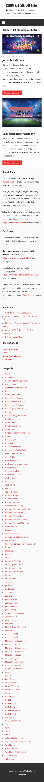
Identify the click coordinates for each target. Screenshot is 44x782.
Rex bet (8, 693)
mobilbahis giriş (12, 658)
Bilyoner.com (10, 440)
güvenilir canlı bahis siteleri (16, 537)
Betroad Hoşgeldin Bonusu (16, 415)
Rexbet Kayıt (10, 714)
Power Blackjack (12, 689)
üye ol (7, 734)
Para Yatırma (10, 682)
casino (8, 488)
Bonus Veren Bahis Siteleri (16, 450)
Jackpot (8, 582)
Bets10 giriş (10, 429)
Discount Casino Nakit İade (16, 519)
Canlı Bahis (10, 457)
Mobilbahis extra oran (14, 651)
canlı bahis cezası (12, 460)
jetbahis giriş (10, 609)
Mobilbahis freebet (13, 655)
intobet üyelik (11, 578)
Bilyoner (8, 436)
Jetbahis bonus (11, 603)
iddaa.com (9, 551)
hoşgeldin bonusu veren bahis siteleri (20, 544)
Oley (7, 672)
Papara (8, 675)
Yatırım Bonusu (11, 755)
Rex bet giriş (10, 696)
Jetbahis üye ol (11, 616)
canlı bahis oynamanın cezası (17, 464)
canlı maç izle (10, 485)
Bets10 (8, 419)
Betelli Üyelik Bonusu (14, 408)
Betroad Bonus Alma (13, 337)
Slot (7, 724)
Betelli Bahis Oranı (13, 394)
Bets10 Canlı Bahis (13, 426)
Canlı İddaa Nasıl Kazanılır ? (18, 133)
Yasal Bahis (10, 745)
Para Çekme (10, 679)
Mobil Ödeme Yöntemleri (15, 627)
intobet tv (9, 575)
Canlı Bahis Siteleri (22, 5)
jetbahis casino (11, 606)
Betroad (8, 412)
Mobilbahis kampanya (14, 662)
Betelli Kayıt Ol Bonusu (14, 405)
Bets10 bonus (11, 422)
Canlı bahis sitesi (12, 471)
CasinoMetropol (11, 498)
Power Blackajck (12, 686)
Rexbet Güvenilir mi (13, 710)
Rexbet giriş (10, 707)
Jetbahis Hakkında (13, 60)
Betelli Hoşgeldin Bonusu (15, 401)
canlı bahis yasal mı (13, 474)
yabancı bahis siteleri (14, 738)
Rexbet (8, 700)
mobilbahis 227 (11, 634)
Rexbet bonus (10, 703)
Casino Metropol (12, 495)
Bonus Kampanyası (13, 446)
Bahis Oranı (10, 377)
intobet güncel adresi (14, 564)
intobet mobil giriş (13, 568)
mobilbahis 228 (11, 637)
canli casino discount (13, 453)
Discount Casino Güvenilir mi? (17, 509)
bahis (7, 374)
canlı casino (10, 478)
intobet (8, 557)
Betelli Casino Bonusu (14, 398)
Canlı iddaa (10, 481)
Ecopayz (8, 530)
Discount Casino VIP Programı (17, 523)
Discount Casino (12, 502)
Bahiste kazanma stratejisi (16, 381)
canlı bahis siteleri (12, 467)
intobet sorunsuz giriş (14, 571)
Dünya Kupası (11, 526)
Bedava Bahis (11, 384)
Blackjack (9, 443)
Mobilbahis (9, 630)
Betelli (7, 391)
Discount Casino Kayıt (14, 512)
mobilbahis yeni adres (14, 665)
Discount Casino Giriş (14, 505)
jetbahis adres (11, 599)
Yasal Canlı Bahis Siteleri (15, 752)
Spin (7, 727)
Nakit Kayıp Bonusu (13, 668)
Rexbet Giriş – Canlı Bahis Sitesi (18, 313)
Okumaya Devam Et (11, 93)
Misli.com (9, 623)
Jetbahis (8, 596)
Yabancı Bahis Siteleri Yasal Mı (18, 741)
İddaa (7, 547)
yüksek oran (10, 759)
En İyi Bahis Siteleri (13, 533)
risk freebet (10, 717)
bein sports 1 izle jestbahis (16, 387)
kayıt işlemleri (11, 620)
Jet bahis (9, 592)
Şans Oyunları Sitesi (13, 720)
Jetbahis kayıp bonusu (14, 613)
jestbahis (9, 585)
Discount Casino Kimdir (15, 516)
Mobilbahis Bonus (12, 644)
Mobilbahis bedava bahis (15, 641)
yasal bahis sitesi (12, 748)
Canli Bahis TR (22, 57)
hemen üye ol (10, 540)
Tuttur (8, 731)
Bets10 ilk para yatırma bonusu (18, 433)
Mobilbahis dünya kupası (15, 648)
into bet (8, 554)
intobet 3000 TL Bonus (14, 561)
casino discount (11, 492)
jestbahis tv (10, 589)
